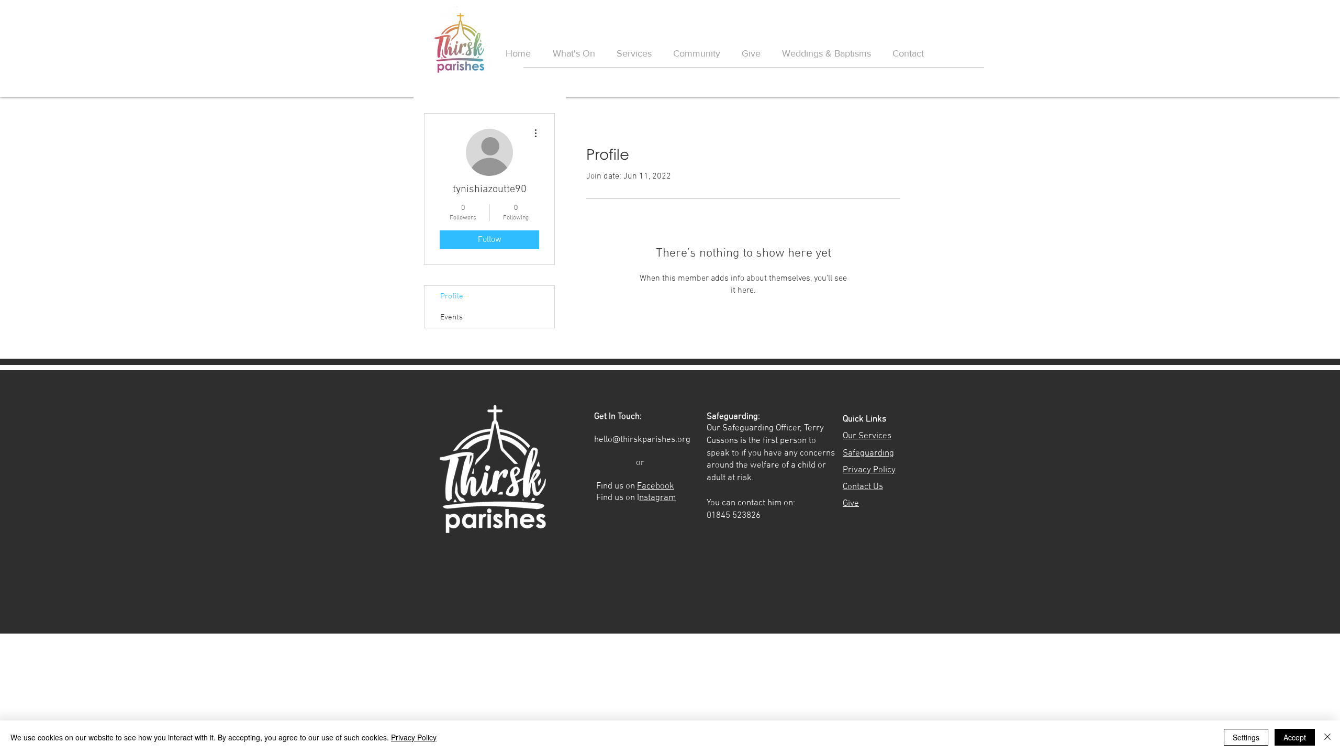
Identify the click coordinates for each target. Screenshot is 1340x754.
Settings (1246, 737)
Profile (451, 296)
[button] (826, 53)
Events (451, 317)
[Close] (1327, 737)
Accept (1294, 737)
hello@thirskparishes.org (642, 440)
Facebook (655, 486)
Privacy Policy (414, 737)
